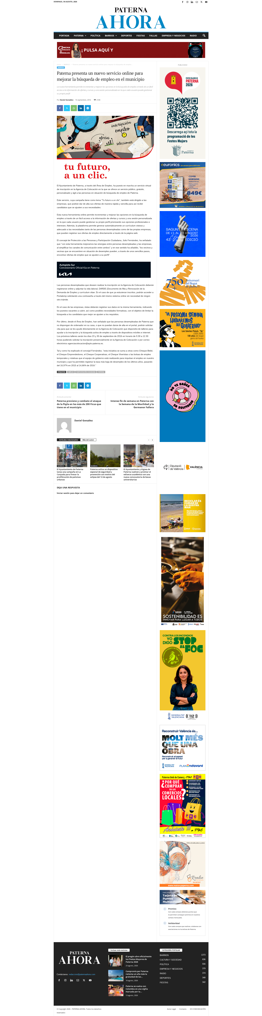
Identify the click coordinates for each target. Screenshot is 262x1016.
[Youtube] (206, 2)
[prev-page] (148, 440)
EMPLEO (71, 372)
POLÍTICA (95, 35)
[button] (204, 35)
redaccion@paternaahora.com (82, 974)
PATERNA (79, 35)
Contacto (182, 1009)
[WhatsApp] (74, 108)
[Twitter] (201, 2)
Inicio (59, 64)
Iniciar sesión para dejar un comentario (75, 493)
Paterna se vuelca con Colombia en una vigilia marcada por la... (137, 989)
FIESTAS (140, 35)
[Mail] (197, 2)
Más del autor (88, 440)
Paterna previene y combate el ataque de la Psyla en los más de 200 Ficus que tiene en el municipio (79, 404)
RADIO (193, 35)
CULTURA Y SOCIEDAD (170, 960)
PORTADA (64, 35)
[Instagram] (187, 2)
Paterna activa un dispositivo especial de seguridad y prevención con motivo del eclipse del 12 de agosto (104, 473)
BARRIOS (109, 35)
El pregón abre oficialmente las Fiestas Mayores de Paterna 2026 (138, 959)
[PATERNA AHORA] (131, 18)
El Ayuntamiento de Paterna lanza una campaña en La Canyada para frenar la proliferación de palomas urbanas (70, 474)
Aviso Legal (171, 1009)
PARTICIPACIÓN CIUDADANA (86, 372)
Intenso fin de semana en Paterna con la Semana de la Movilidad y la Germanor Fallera (132, 404)
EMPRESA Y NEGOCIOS (173, 35)
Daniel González (66, 100)
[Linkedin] (192, 2)
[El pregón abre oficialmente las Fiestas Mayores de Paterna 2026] (115, 960)
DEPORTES (126, 35)
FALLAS (153, 35)
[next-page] (152, 440)
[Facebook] (183, 2)
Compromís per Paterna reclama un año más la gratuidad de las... (137, 974)
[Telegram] (88, 108)
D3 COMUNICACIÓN (198, 1009)
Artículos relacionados (68, 440)
